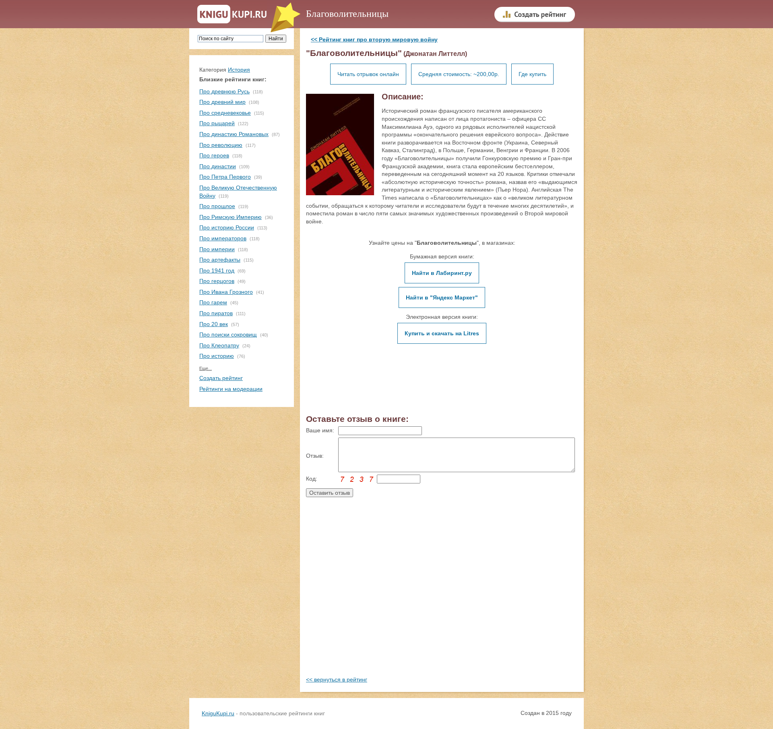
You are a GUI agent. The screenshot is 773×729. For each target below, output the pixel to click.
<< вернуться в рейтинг (336, 679)
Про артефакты (219, 259)
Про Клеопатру (219, 345)
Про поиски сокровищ (228, 334)
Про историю (216, 356)
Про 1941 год (216, 270)
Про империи (217, 249)
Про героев (214, 155)
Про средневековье (225, 112)
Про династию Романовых (234, 134)
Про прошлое (217, 206)
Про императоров (222, 238)
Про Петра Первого (225, 176)
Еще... (205, 368)
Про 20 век (213, 324)
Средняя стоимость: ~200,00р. (458, 74)
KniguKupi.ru (218, 713)
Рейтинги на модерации (230, 389)
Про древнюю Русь (224, 91)
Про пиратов (216, 313)
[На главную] (232, 14)
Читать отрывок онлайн (368, 74)
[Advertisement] (442, 594)
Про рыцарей (217, 123)
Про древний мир (222, 102)
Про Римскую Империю (230, 217)
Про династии (217, 166)
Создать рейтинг (221, 378)
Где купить (532, 74)
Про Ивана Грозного (226, 292)
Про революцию (220, 145)
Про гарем (213, 302)
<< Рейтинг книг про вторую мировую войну (374, 39)
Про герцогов (216, 281)
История (239, 69)
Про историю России (226, 227)
